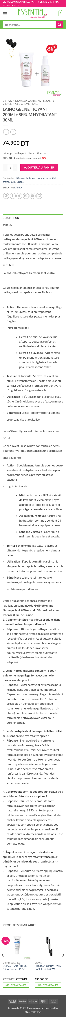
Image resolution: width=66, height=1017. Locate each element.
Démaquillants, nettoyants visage (33, 178)
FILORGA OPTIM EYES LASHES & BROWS (48, 967)
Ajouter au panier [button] (16, 985)
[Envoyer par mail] (26, 196)
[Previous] (3, 963)
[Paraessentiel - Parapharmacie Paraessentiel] (33, 13)
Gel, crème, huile (26, 103)
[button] (5, 13)
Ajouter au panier (39, 167)
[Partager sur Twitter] (19, 196)
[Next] (63, 963)
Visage (7, 100)
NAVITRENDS (33, 1012)
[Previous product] (13, 132)
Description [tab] (11, 217)
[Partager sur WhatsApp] (6, 196)
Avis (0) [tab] (7, 225)
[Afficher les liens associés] (19, 264)
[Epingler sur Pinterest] (33, 196)
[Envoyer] (59, 24)
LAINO (18, 187)
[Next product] (6, 132)
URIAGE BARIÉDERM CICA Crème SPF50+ (15, 967)
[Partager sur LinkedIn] (39, 196)
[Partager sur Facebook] (13, 196)
